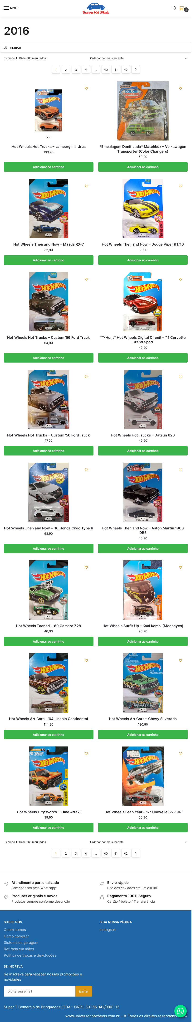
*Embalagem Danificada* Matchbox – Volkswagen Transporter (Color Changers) (142, 149)
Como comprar (16, 936)
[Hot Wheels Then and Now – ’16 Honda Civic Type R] (48, 492)
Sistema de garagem (21, 942)
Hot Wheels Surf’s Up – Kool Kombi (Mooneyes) (142, 626)
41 (115, 70)
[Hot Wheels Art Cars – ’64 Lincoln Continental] (48, 683)
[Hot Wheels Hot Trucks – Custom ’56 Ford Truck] (48, 301)
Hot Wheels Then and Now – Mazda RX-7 (48, 244)
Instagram (108, 930)
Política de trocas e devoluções (30, 955)
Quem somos (15, 930)
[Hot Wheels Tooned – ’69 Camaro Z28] (48, 590)
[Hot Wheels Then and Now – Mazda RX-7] (48, 208)
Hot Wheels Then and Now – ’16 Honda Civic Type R (48, 528)
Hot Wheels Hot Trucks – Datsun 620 (143, 435)
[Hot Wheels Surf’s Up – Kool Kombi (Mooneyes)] (143, 590)
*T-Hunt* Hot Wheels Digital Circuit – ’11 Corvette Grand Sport (143, 339)
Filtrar (15, 47)
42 (126, 70)
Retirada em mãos (19, 949)
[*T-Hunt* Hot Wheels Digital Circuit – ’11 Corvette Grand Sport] (143, 301)
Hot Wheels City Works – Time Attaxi (48, 812)
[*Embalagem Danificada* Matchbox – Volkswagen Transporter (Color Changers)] (143, 110)
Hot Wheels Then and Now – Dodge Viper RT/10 (143, 244)
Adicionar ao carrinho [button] (48, 167)
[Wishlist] (86, 88)
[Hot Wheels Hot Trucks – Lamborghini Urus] (48, 110)
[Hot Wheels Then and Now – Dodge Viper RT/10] (143, 208)
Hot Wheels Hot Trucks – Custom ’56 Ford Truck (48, 337)
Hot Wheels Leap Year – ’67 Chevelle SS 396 (142, 812)
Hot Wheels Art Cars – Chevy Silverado (143, 719)
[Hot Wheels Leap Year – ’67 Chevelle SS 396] (143, 776)
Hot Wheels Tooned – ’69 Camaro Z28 (48, 626)
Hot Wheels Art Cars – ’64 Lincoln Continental (48, 719)
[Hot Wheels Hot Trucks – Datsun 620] (143, 399)
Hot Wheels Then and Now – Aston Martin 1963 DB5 (143, 530)
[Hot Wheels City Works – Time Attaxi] (48, 776)
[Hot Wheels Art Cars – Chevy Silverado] (143, 683)
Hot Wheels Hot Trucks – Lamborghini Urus (49, 146)
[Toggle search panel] (174, 8)
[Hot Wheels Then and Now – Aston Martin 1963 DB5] (143, 492)
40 (106, 70)
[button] (182, 8)
